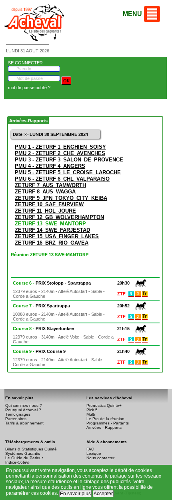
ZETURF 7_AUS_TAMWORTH (50, 185)
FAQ (90, 449)
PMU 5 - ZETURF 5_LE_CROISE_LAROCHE (68, 172)
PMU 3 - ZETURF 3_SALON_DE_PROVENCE (69, 160)
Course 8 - (43, 328)
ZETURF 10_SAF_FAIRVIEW (49, 204)
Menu (132, 13)
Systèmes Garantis (22, 453)
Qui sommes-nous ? (23, 405)
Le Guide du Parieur (24, 458)
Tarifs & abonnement (24, 423)
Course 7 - (41, 305)
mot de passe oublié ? (29, 87)
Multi (90, 414)
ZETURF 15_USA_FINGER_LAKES (57, 236)
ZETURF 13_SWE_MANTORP (50, 224)
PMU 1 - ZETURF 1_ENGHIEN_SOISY (60, 147)
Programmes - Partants (107, 423)
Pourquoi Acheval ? (23, 410)
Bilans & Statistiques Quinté (31, 449)
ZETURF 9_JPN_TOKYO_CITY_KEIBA (61, 198)
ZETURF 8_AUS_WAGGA (45, 192)
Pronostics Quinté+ (104, 405)
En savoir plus (75, 493)
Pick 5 (92, 410)
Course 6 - (52, 283)
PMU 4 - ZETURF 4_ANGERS (50, 166)
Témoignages (17, 414)
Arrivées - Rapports (104, 427)
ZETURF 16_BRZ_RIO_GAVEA (51, 243)
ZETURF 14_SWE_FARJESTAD (52, 230)
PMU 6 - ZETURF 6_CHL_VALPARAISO (62, 179)
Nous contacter (100, 458)
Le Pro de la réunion (105, 418)
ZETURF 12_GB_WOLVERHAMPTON (59, 217)
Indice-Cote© (17, 462)
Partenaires (15, 418)
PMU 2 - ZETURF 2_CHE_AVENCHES (60, 153)
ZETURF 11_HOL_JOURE (45, 211)
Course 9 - (39, 351)
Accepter (103, 493)
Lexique (93, 453)
